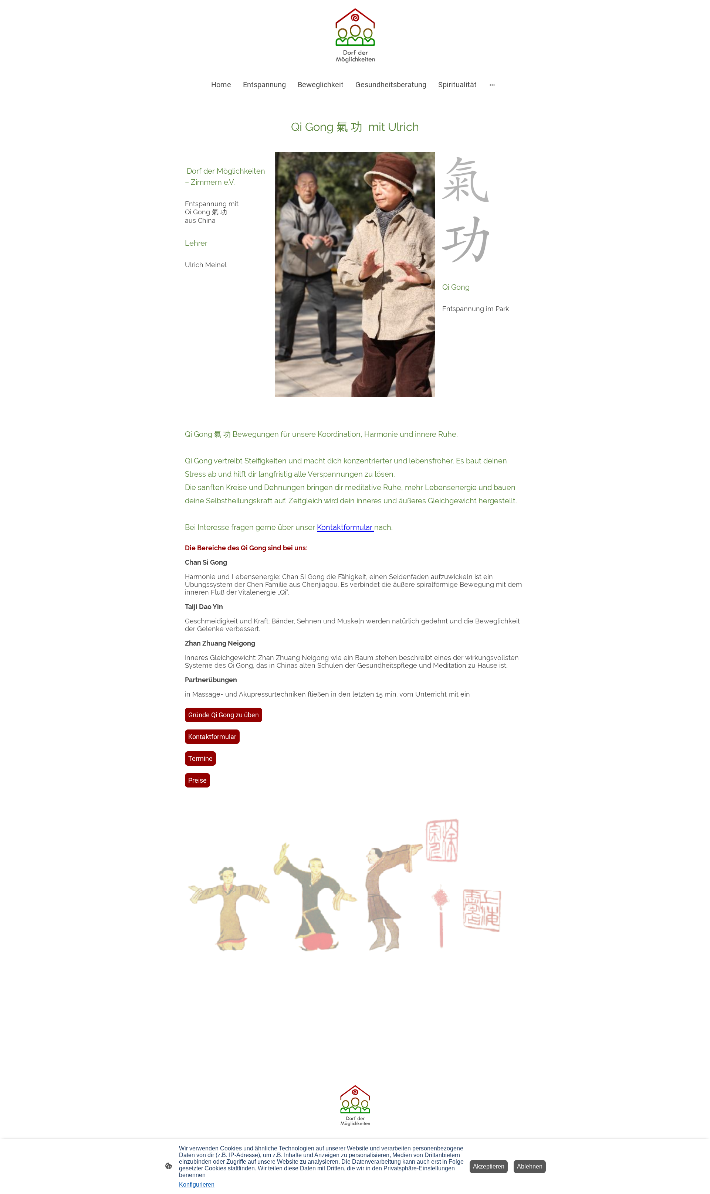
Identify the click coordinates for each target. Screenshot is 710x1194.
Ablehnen (529, 1166)
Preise (197, 780)
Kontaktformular (212, 737)
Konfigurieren (196, 1184)
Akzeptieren (488, 1166)
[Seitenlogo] (355, 37)
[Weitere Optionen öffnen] (492, 85)
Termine (200, 758)
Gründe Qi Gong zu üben (223, 715)
